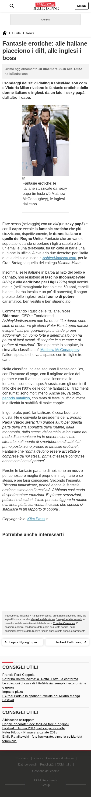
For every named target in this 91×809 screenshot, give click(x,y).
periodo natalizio (16, 398)
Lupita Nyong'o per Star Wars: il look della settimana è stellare (23, 643)
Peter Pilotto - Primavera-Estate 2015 (29, 732)
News (30, 33)
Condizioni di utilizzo (60, 758)
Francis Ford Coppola (18, 674)
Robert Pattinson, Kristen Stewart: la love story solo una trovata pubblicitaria (65, 643)
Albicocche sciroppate (18, 720)
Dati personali (27, 764)
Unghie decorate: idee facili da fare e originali (35, 724)
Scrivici (38, 758)
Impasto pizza (12, 691)
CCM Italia (64, 764)
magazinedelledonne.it (69, 619)
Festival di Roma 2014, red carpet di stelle (33, 728)
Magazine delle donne (43, 619)
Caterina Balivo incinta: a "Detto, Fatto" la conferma (40, 679)
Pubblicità (46, 764)
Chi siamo (22, 758)
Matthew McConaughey (59, 350)
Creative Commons (64, 623)
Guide (16, 33)
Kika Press (36, 519)
